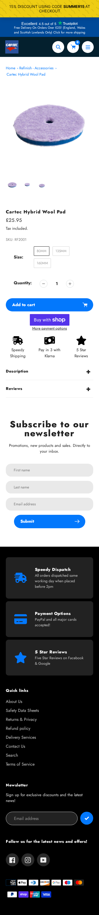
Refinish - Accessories (36, 68)
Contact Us (15, 746)
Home (10, 68)
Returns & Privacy (21, 719)
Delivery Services (21, 737)
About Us (14, 701)
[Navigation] (88, 47)
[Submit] (86, 818)
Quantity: (23, 283)
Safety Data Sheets (22, 710)
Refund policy (18, 728)
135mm (61, 250)
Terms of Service (20, 764)
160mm (42, 263)
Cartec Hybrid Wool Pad (26, 74)
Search (12, 755)
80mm (41, 250)
